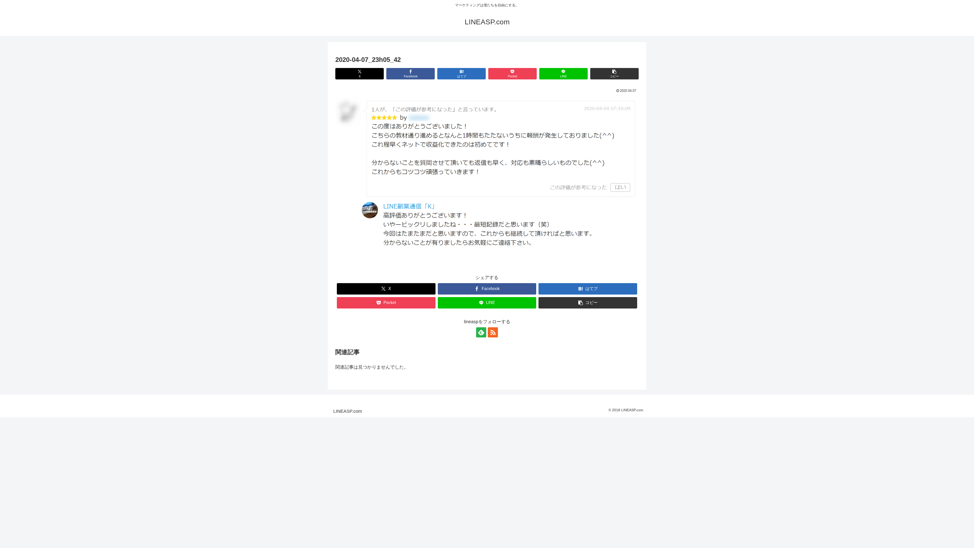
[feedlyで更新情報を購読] (481, 332)
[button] (614, 73)
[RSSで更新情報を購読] (493, 332)
